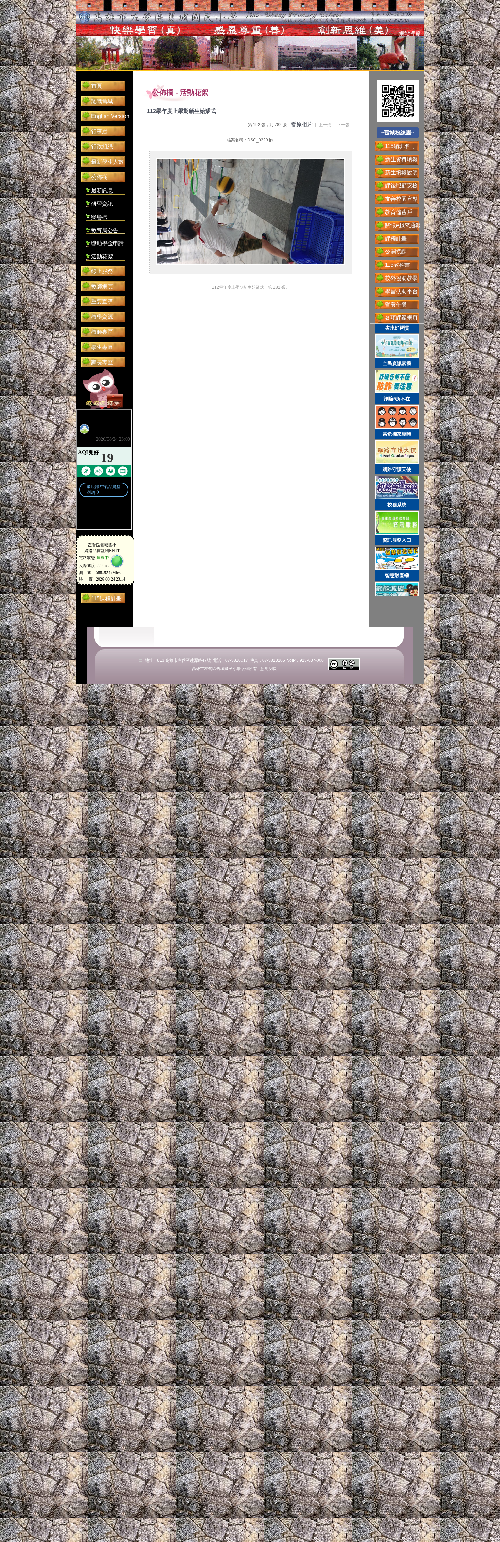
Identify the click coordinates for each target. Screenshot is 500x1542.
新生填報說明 (401, 172)
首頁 (96, 86)
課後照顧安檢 (401, 185)
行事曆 (99, 131)
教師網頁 (102, 286)
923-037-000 (312, 660)
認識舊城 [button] (102, 101)
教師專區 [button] (102, 332)
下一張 (343, 124)
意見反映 (268, 668)
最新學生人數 (107, 162)
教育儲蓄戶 (398, 212)
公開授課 (396, 251)
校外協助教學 (401, 278)
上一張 (325, 124)
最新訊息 (102, 191)
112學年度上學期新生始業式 (181, 111)
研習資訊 (102, 204)
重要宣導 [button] (102, 301)
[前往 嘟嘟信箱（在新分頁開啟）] (103, 389)
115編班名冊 (400, 146)
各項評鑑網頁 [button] (401, 317)
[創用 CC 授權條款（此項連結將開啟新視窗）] (344, 664)
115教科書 (397, 265)
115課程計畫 (106, 598)
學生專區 (102, 347)
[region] (397, 459)
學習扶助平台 (401, 291)
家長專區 (102, 362)
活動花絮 (102, 256)
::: (392, 34)
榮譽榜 (99, 217)
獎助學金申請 (107, 243)
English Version (110, 116)
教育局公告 (104, 230)
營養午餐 (396, 304)
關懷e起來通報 (403, 225)
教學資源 (102, 317)
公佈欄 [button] (99, 177)
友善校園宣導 (401, 199)
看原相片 (302, 124)
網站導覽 (410, 33)
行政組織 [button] (102, 146)
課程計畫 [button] (396, 238)
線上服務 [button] (102, 271)
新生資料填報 (401, 159)
